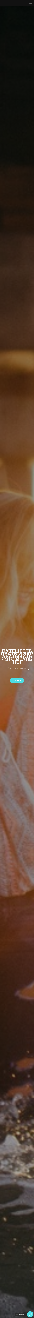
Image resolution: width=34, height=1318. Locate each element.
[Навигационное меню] (30, 3)
